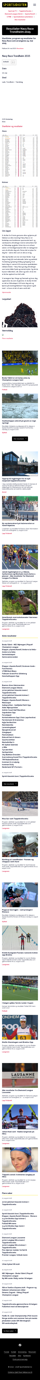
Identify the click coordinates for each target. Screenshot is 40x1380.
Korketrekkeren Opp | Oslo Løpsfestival (18, 717)
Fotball (4, 389)
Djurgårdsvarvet (9, 730)
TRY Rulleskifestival (10, 760)
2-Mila (4, 747)
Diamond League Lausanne (13, 1238)
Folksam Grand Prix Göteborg (14, 674)
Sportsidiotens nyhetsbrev (23, 17)
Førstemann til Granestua (13, 720)
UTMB (9, 17)
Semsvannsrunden (10, 657)
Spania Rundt (30, 14)
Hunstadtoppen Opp (10, 676)
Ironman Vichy (8, 765)
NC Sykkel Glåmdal (10, 745)
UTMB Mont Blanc (9, 671)
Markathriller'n (8, 742)
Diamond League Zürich (14, 14)
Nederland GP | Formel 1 (12, 767)
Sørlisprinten (7, 752)
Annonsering (22, 1352)
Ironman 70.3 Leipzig (10, 762)
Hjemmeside (6, 292)
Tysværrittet (7, 750)
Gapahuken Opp (9, 713)
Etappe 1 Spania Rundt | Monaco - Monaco (19, 1216)
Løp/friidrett (7, 533)
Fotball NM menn (9, 1224)
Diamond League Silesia (12, 688)
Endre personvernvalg (20, 1359)
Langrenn (5, 629)
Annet (4, 492)
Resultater (20, 48)
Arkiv (19, 1355)
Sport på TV (12, 11)
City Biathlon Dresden (11, 755)
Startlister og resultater (12, 126)
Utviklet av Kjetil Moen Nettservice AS (20, 1372)
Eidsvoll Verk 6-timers (11, 737)
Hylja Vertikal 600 (9, 722)
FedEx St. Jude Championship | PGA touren (19, 1316)
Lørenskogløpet (9, 727)
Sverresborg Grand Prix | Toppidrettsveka (19, 757)
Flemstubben (7, 735)
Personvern (32, 1352)
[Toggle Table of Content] (12, 62)
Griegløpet (6, 732)
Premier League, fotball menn (14, 1255)
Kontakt (13, 1352)
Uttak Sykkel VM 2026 (11, 1264)
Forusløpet (6, 715)
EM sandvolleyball (9, 1323)
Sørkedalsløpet (8, 655)
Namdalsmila (7, 725)
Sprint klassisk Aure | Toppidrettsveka (18, 776)
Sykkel (4, 432)
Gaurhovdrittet (8, 740)
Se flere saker (8, 1331)
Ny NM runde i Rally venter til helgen (17, 1278)
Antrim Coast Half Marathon (13, 710)
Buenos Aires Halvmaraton (13, 685)
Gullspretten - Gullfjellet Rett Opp (16, 705)
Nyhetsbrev (27, 1355)
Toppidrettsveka (25, 11)
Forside (6, 1352)
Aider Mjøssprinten (10, 708)
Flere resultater (7, 338)
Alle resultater (20, 20)
